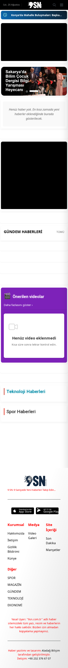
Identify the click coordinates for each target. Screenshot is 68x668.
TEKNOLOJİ (15, 598)
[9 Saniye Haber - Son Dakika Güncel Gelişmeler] (34, 5)
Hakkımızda (16, 533)
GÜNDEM (14, 591)
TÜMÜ (60, 232)
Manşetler (53, 550)
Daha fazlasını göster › (18, 305)
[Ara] (54, 5)
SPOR (11, 578)
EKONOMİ (15, 605)
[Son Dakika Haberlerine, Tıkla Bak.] (5, 15)
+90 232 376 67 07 (39, 658)
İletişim (13, 540)
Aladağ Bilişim (51, 650)
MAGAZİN (14, 585)
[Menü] (61, 5)
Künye (12, 558)
